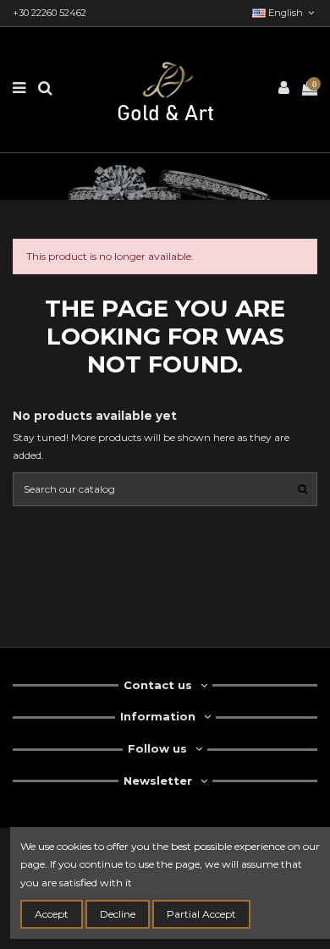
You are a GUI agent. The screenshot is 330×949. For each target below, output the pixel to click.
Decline (117, 914)
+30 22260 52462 (49, 13)
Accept (52, 914)
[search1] (302, 488)
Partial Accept (201, 914)
